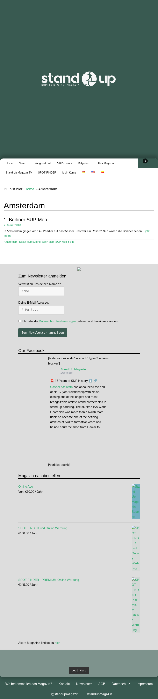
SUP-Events (64, 163)
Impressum (145, 684)
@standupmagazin (65, 694)
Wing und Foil (43, 163)
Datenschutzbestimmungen (57, 321)
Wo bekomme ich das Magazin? (28, 684)
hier (57, 642)
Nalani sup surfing (30, 241)
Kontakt (64, 684)
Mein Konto (69, 172)
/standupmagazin (99, 694)
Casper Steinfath (61, 387)
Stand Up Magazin (73, 369)
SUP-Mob (48, 241)
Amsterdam (10, 241)
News (22, 163)
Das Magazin (106, 163)
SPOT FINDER (47, 172)
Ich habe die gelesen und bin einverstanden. (69, 321)
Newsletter (84, 684)
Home (9, 163)
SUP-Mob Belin (64, 241)
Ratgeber (83, 163)
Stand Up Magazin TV (19, 172)
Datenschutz (121, 684)
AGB (101, 684)
